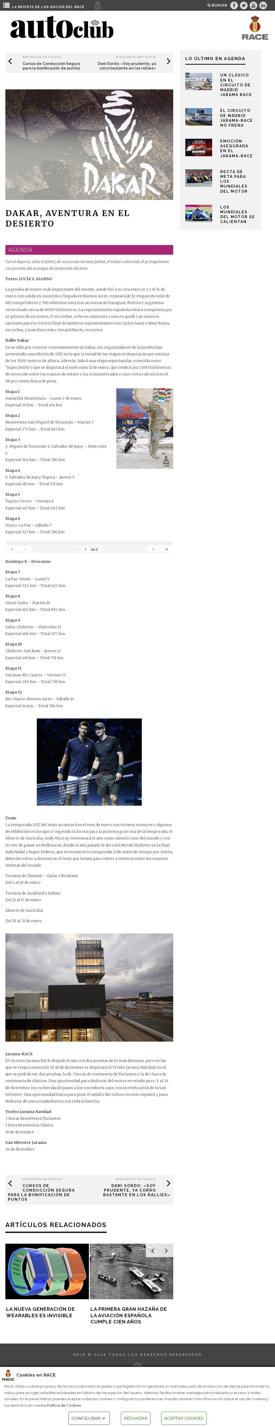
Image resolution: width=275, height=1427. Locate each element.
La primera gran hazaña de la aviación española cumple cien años (129, 1315)
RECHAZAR (135, 1418)
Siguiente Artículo (136, 57)
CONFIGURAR (85, 1418)
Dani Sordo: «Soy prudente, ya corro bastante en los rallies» (127, 65)
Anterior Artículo (42, 57)
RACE (79, 7)
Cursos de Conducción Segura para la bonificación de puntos (51, 65)
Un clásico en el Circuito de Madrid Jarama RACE (236, 85)
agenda (20, 250)
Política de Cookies (64, 1405)
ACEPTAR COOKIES (184, 1418)
